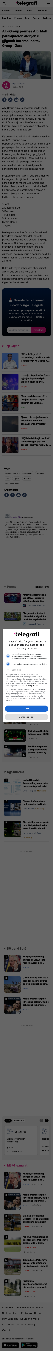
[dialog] (26, 675)
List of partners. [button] (32, 685)
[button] (26, 670)
